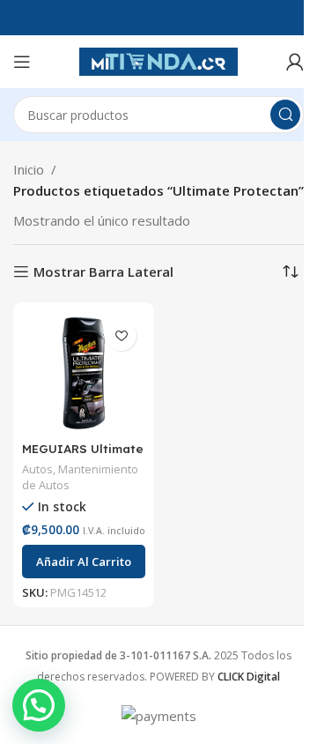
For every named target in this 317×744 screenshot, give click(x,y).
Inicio (28, 169)
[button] (83, 561)
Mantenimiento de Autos (80, 477)
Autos (37, 469)
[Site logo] (158, 60)
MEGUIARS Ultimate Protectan (83, 456)
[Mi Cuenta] (295, 61)
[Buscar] (285, 115)
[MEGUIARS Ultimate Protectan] (83, 373)
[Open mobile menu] (22, 61)
